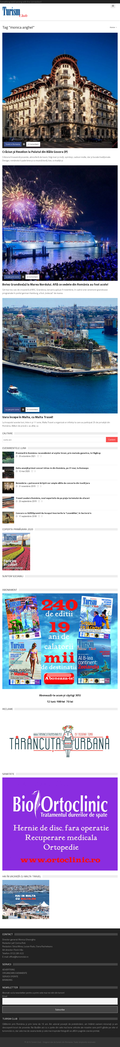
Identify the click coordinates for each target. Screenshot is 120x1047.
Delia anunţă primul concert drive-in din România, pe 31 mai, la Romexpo (52, 468)
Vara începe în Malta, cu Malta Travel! (27, 417)
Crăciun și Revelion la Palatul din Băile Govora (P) (35, 151)
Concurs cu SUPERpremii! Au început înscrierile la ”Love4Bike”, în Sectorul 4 (53, 513)
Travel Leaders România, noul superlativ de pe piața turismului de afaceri (53, 498)
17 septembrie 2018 (27, 516)
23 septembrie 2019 (27, 501)
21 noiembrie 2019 (27, 486)
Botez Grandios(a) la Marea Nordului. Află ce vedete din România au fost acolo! (55, 284)
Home (112, 27)
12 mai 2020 (24, 471)
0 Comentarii (33, 144)
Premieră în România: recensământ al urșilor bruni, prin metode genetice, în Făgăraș (58, 453)
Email (4, 996)
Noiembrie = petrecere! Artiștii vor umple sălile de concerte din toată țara (53, 483)
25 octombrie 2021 (27, 456)
